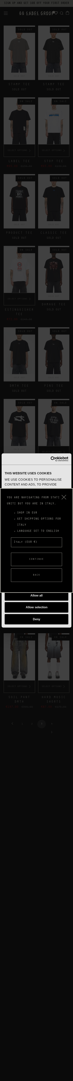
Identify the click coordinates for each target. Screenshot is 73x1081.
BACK (36, 575)
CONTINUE (36, 559)
